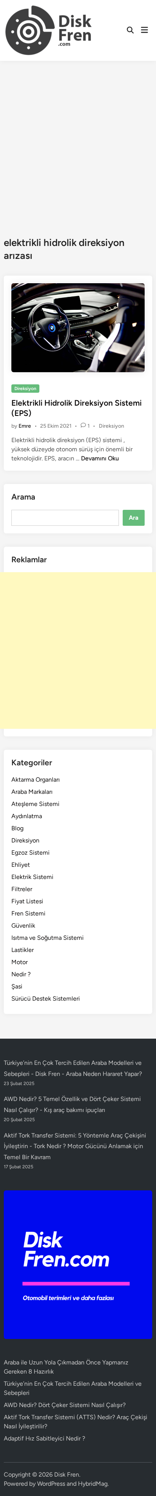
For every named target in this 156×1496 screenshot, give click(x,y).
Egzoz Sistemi (30, 852)
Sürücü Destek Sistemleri (45, 998)
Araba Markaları (32, 791)
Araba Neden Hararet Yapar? (104, 1073)
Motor (19, 962)
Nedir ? (21, 974)
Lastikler (22, 949)
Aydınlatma (26, 816)
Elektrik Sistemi (32, 876)
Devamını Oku (100, 458)
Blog (17, 828)
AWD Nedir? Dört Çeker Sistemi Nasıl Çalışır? (65, 1405)
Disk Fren (66, 1474)
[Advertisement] (78, 143)
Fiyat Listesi (27, 901)
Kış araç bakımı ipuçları (74, 1110)
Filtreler (21, 889)
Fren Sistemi (28, 913)
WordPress (51, 1483)
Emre (25, 426)
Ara (134, 517)
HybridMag (93, 1483)
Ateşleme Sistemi (35, 803)
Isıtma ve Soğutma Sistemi (47, 937)
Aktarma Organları (35, 779)
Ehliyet (20, 864)
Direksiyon (25, 388)
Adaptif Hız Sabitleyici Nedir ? (44, 1438)
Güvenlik (23, 925)
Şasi (16, 986)
